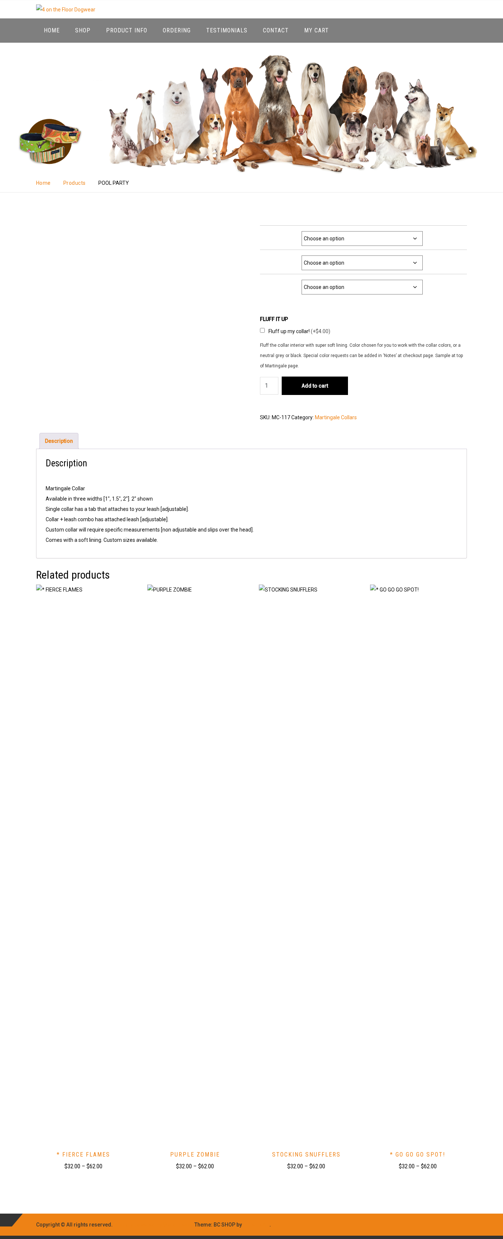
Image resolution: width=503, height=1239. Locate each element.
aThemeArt (256, 1225)
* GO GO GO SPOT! (417, 1154)
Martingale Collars (336, 417)
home (52, 30)
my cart (316, 30)
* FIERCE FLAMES (83, 1154)
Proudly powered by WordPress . (153, 1225)
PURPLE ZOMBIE (195, 1154)
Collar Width (283, 235)
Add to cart (315, 386)
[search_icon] (459, 30)
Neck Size (284, 259)
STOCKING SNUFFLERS (306, 1154)
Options (286, 283)
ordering (177, 30)
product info (126, 30)
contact (276, 30)
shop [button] (83, 30)
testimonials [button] (226, 30)
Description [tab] (59, 441)
